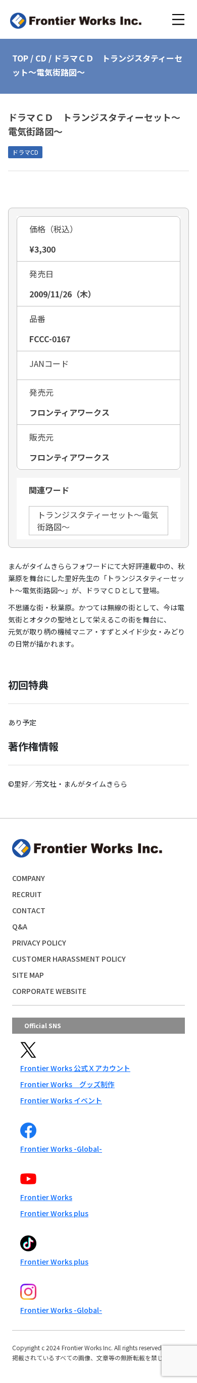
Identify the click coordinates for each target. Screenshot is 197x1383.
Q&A (19, 926)
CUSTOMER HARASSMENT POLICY (69, 959)
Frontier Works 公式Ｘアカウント (75, 1068)
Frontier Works (46, 1197)
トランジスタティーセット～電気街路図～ (97, 521)
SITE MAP (28, 975)
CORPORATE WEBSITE (49, 991)
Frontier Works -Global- (61, 1149)
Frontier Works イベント (61, 1100)
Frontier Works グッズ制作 (67, 1084)
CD (40, 58)
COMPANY (28, 878)
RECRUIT (27, 894)
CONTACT (28, 910)
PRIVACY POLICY (39, 942)
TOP (20, 58)
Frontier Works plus (54, 1213)
